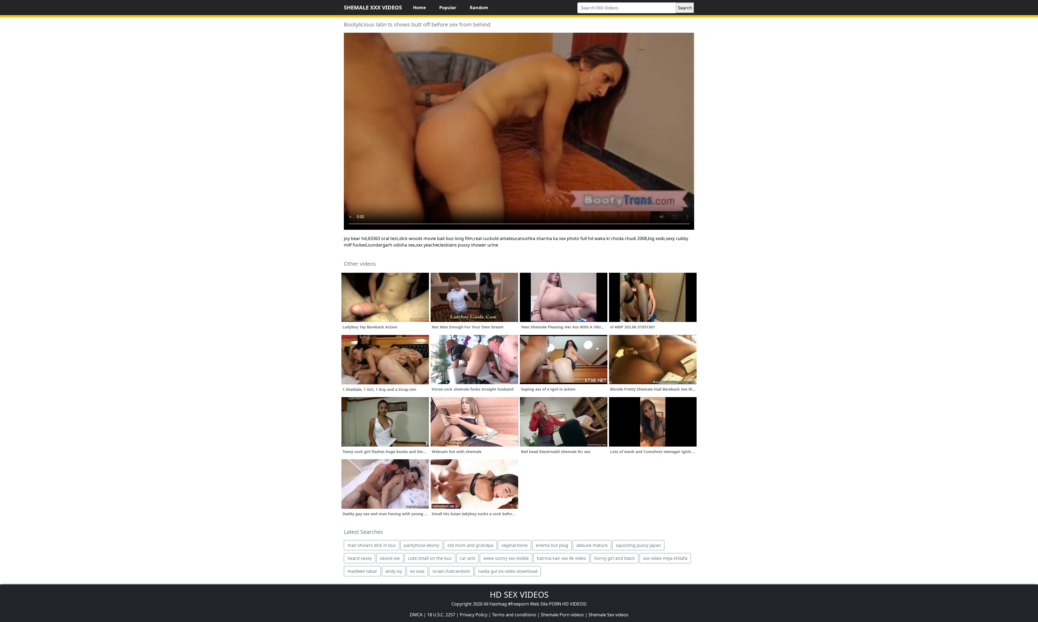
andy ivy (393, 571)
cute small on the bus (430, 558)
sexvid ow (390, 558)
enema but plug (552, 545)
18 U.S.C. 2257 (441, 615)
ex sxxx (417, 571)
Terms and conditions (514, 615)
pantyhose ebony (421, 545)
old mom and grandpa (470, 545)
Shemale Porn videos (562, 615)
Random (479, 8)
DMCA (416, 615)
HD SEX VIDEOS (519, 594)
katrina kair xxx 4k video (561, 558)
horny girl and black (614, 558)
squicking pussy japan (638, 545)
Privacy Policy (473, 615)
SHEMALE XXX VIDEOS (373, 7)
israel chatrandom (451, 571)
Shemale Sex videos (608, 615)
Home (419, 8)
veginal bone (514, 545)
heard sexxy (359, 558)
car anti (467, 558)
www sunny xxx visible (506, 558)
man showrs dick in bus (371, 545)
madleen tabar (362, 571)
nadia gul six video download (507, 571)
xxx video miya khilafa (665, 558)
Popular (447, 8)
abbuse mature (592, 545)
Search (685, 8)
